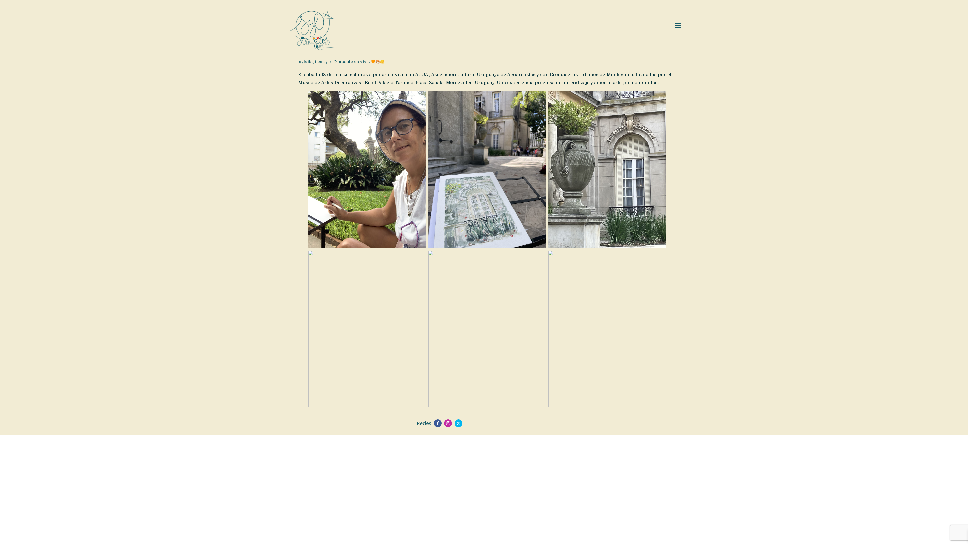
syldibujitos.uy (313, 62)
